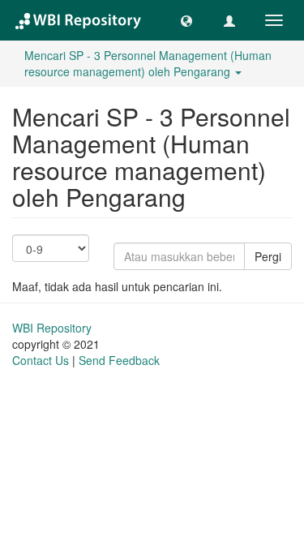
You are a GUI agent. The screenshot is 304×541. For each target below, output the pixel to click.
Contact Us (40, 360)
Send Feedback (119, 360)
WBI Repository (52, 328)
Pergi (268, 256)
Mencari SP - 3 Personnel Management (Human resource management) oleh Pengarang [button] (148, 63)
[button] (186, 20)
